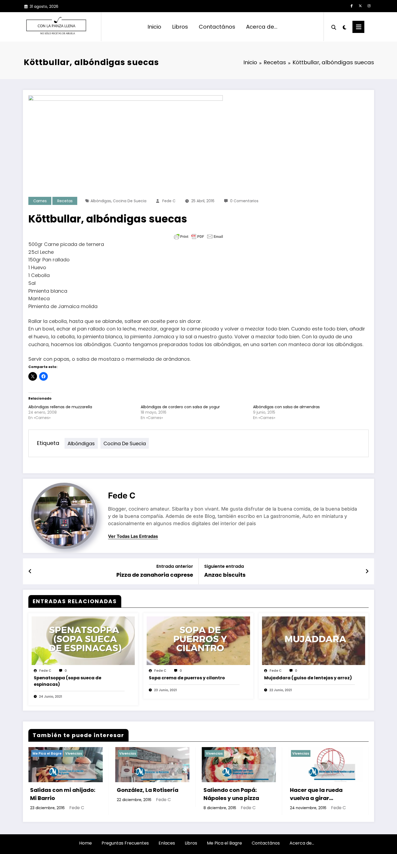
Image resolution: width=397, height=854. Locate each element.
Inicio (154, 27)
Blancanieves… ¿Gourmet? (314, 794)
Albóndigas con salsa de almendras (286, 407)
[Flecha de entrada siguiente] (367, 571)
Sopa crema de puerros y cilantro (187, 678)
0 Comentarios (244, 201)
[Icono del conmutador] (358, 27)
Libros (180, 27)
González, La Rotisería (64, 790)
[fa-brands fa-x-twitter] (360, 6)
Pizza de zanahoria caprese (154, 575)
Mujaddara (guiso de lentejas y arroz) (308, 678)
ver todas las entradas (133, 536)
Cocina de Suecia (129, 201)
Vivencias (44, 753)
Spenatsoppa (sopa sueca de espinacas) (67, 681)
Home (85, 843)
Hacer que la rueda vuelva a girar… (233, 794)
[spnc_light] (344, 27)
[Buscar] (333, 26)
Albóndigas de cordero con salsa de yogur (180, 407)
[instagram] (369, 6)
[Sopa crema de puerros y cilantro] (198, 640)
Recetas (65, 201)
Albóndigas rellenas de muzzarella (60, 407)
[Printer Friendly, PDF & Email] (198, 236)
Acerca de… (261, 27)
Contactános (217, 27)
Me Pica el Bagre (224, 843)
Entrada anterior (174, 566)
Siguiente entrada (224, 566)
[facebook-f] (351, 6)
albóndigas (100, 201)
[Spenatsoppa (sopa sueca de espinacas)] (83, 640)
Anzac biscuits (224, 575)
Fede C (169, 201)
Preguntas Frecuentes (125, 843)
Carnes (40, 201)
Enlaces (167, 843)
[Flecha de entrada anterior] (30, 571)
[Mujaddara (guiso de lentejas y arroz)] (313, 640)
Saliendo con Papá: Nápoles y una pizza (148, 794)
